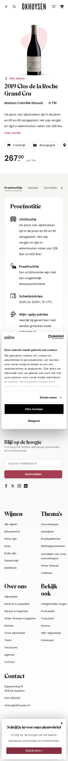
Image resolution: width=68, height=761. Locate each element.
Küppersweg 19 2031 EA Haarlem (14, 689)
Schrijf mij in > (34, 750)
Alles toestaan (34, 408)
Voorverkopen (50, 524)
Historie (9, 626)
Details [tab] (33, 188)
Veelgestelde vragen (54, 604)
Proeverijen (48, 611)
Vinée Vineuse (50, 565)
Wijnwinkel (10, 596)
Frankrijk (19, 145)
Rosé (7, 546)
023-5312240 (12, 698)
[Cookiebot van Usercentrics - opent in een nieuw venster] (48, 337)
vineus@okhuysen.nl (17, 705)
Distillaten (10, 568)
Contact (9, 662)
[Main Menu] (6, 6)
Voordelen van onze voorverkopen (53, 556)
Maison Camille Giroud (23, 103)
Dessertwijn (11, 560)
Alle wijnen (17, 78)
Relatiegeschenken (53, 546)
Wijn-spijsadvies (51, 633)
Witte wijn (10, 539)
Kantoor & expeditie (16, 604)
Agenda (9, 655)
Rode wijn (10, 553)
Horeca (45, 626)
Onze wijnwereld (14, 633)
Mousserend (12, 531)
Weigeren (34, 420)
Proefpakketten (51, 539)
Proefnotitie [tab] (13, 188)
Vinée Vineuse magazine (20, 618)
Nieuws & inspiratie (16, 611)
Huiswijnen (47, 531)
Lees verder (12, 133)
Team (8, 640)
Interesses (47, 640)
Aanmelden (33, 474)
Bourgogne (47, 145)
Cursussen (47, 618)
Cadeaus (46, 573)
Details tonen (48, 397)
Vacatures (10, 647)
